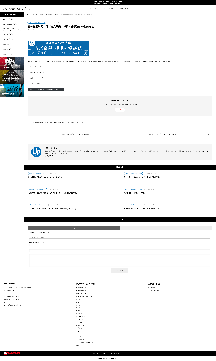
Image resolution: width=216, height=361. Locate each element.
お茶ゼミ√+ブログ (9, 290)
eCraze (78, 333)
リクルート (104, 353)
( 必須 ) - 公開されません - (37, 242)
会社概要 (95, 353)
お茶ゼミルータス (40, 122)
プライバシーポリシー (117, 353)
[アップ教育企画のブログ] (12, 353)
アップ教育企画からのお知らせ (12, 305)
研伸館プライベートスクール (84, 296)
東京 (31, 30)
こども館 (78, 336)
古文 (34, 30)
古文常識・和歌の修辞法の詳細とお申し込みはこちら (46, 89)
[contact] (52, 156)
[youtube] (50, 156)
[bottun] (213, 9)
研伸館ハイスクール (81, 293)
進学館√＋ (7, 302)
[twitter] (48, 156)
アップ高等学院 (80, 339)
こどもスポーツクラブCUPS (83, 328)
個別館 (78, 302)
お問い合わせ (124, 8)
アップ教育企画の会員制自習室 (84, 342)
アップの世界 (92, 8)
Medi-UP (78, 310)
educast (78, 345)
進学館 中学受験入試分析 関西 (12, 299)
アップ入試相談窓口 (153, 287)
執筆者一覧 (112, 8)
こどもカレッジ (80, 319)
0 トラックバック (166, 228)
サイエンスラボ (80, 322)
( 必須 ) (36, 237)
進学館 (78, 305)
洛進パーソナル (80, 316)
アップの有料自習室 (153, 290)
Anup (77, 331)
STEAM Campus (80, 325)
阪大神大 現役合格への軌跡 (11, 296)
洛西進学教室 (79, 313)
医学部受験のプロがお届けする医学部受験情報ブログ (18, 287)
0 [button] (120, 110)
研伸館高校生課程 (81, 287)
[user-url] (45, 156)
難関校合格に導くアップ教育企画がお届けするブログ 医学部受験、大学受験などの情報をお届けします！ (108, 2)
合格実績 (102, 8)
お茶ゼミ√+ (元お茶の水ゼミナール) (57, 122)
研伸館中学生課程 (81, 290)
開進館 (78, 299)
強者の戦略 (7, 293)
